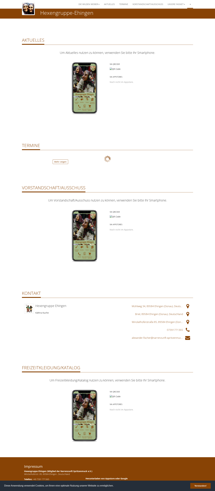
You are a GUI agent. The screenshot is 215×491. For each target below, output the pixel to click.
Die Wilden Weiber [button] (88, 4)
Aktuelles (109, 4)
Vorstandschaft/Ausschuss (148, 4)
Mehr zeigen (60, 161)
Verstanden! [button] (201, 486)
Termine (123, 4)
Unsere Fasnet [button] (176, 4)
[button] (190, 4)
